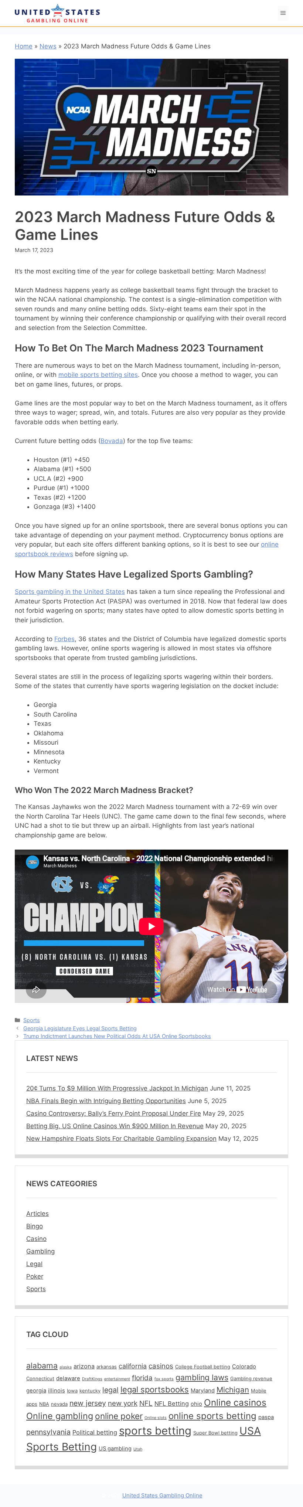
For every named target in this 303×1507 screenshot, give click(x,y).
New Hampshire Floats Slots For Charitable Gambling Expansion (121, 1138)
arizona (84, 1366)
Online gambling (59, 1416)
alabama (42, 1365)
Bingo (34, 1226)
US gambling (115, 1448)
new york (122, 1403)
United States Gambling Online (162, 1495)
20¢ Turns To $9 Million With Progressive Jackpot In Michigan (117, 1088)
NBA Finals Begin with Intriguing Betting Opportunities (106, 1101)
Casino (36, 1238)
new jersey (87, 1403)
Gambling (40, 1251)
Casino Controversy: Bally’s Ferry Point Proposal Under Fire (113, 1113)
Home (24, 46)
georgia (36, 1390)
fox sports (164, 1379)
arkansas (106, 1367)
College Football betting (202, 1367)
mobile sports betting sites (98, 374)
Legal (34, 1264)
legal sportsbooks (154, 1389)
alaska (65, 1367)
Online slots (155, 1417)
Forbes (64, 639)
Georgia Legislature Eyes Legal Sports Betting (80, 1028)
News (48, 46)
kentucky (90, 1391)
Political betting (94, 1432)
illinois (56, 1390)
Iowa (72, 1391)
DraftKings (92, 1379)
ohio (196, 1404)
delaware (68, 1378)
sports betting (155, 1430)
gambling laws (202, 1377)
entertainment (117, 1379)
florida (142, 1378)
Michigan (233, 1389)
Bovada (112, 441)
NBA (44, 1404)
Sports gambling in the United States (70, 591)
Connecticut (40, 1378)
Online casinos (235, 1402)
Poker (34, 1276)
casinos (161, 1366)
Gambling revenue (251, 1378)
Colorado (244, 1366)
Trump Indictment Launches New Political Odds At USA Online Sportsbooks (117, 1036)
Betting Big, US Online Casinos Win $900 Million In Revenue (115, 1126)
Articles (37, 1213)
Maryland (203, 1390)
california (133, 1366)
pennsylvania (48, 1432)
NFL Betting (171, 1403)
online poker (119, 1416)
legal (110, 1389)
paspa (266, 1417)
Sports (31, 1020)
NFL (146, 1403)
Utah (137, 1449)
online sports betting (212, 1416)
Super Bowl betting (215, 1433)
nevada (59, 1404)
